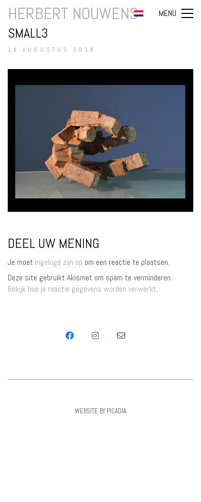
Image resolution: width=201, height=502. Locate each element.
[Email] (121, 335)
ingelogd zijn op (58, 262)
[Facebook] (69, 335)
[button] (176, 13)
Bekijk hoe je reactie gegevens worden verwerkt (82, 288)
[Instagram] (95, 335)
